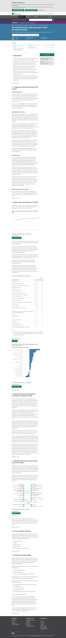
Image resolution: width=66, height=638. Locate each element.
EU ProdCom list (21, 98)
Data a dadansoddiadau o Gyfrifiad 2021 (27, 22)
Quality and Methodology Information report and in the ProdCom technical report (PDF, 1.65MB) (25, 132)
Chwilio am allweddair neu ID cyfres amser (19, 19)
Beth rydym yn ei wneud (30, 620)
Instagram (42, 621)
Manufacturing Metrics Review (17, 538)
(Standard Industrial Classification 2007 (28, 105)
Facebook (42, 623)
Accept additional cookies (18, 10)
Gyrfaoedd (28, 621)
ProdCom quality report (28, 609)
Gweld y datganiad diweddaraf (32, 35)
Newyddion (28, 624)
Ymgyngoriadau (43, 625)
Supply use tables (16, 546)
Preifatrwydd (14, 623)
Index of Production (17, 544)
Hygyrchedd (14, 620)
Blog (53, 14)
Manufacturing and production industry (30, 25)
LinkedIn (42, 624)
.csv (17, 237)
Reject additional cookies (31, 10)
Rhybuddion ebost (44, 628)
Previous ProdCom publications (18, 534)
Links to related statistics (32, 46)
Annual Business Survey (17, 541)
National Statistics (29, 148)
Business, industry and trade (19, 25)
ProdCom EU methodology (21, 607)
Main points (15, 44)
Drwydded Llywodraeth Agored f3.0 (35, 635)
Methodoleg (43, 14)
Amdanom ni (50, 14)
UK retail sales (35, 98)
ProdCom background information (23, 578)
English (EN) (48, 13)
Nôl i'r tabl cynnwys (15, 83)
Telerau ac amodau (15, 624)
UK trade (15, 542)
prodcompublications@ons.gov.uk (46, 62)
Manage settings (41, 10)
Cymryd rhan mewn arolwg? (50, 16)
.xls (20, 237)
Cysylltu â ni (28, 623)
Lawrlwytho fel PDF (49, 47)
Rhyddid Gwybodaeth (30, 625)
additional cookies (23, 7)
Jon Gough (16, 38)
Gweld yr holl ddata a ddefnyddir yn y (47, 55)
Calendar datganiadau (37, 14)
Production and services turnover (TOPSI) (21, 548)
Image (14, 237)
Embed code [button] (14, 515)
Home (13, 25)
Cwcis (13, 621)
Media (47, 14)
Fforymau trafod (44, 627)
